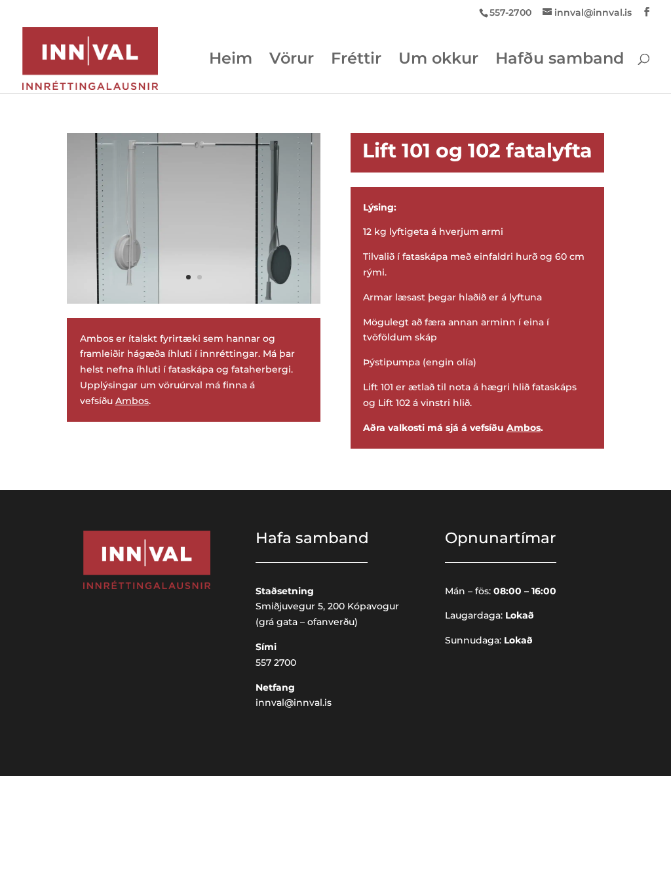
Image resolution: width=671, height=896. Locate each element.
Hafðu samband (559, 61)
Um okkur (438, 61)
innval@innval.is (294, 702)
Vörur (291, 61)
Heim (230, 61)
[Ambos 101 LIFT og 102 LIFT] (193, 300)
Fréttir (356, 61)
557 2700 (276, 662)
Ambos (132, 401)
